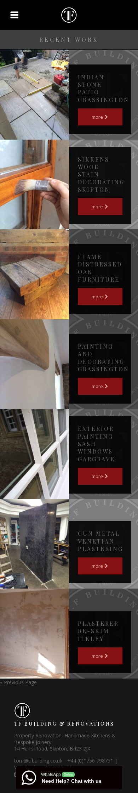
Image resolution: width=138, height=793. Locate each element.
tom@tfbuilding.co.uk (38, 760)
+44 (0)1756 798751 (90, 760)
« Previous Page (18, 682)
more (98, 117)
